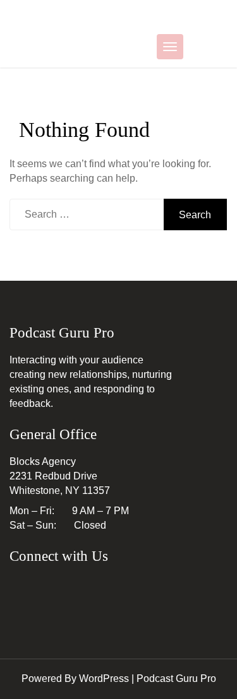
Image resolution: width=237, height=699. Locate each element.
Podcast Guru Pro (176, 678)
